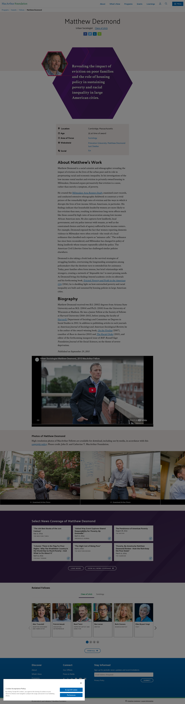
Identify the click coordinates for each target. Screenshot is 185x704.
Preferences (71, 695)
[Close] (81, 683)
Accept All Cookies (71, 690)
